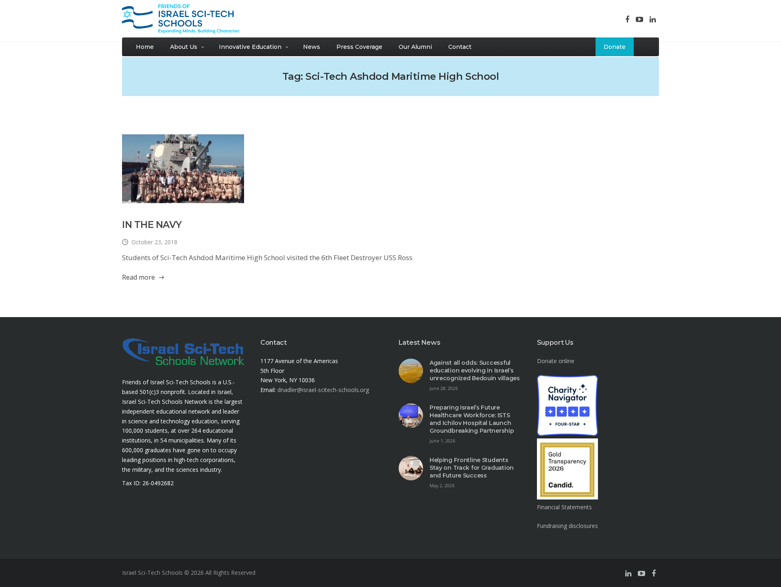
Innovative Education (250, 46)
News (311, 46)
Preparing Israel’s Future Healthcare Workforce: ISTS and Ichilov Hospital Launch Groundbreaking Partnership (472, 419)
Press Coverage (359, 46)
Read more (138, 277)
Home (145, 46)
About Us (183, 46)
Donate (615, 46)
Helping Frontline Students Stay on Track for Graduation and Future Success (472, 467)
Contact (459, 46)
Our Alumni (415, 46)
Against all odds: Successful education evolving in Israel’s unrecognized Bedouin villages (475, 370)
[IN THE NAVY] (183, 168)
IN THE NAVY (152, 224)
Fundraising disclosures (567, 526)
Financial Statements (564, 507)
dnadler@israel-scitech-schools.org (323, 390)
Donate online (555, 361)
